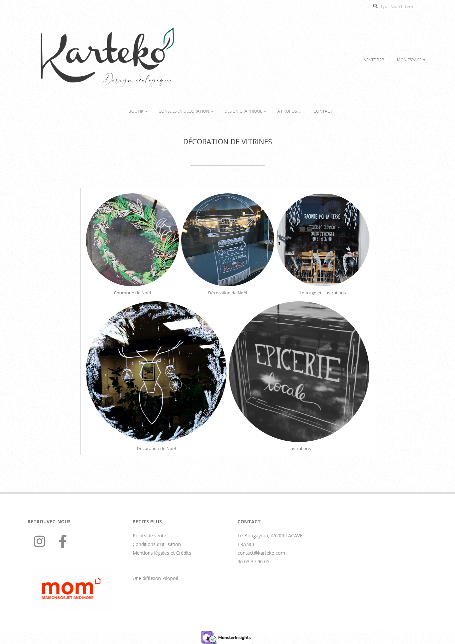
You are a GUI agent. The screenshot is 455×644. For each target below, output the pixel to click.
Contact (322, 111)
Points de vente (149, 535)
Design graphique (243, 111)
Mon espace (409, 60)
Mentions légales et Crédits (162, 553)
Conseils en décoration (184, 111)
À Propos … (289, 111)
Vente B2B (374, 60)
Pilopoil (170, 578)
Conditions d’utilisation (157, 544)
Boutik (136, 111)
